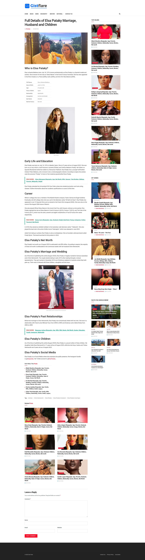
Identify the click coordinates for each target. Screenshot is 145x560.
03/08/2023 (110, 334)
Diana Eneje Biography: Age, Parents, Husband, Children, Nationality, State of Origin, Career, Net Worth (37, 376)
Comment (28, 499)
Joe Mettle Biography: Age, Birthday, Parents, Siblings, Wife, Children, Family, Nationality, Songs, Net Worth (104, 260)
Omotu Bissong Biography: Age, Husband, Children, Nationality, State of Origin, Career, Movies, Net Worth (39, 478)
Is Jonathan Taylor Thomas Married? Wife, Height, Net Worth (97, 333)
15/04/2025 (108, 208)
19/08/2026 (60, 431)
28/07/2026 (28, 456)
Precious (28, 29)
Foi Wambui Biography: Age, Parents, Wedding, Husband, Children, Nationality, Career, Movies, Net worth (37, 382)
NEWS (37, 14)
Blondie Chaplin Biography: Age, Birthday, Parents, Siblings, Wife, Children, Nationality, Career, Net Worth (105, 204)
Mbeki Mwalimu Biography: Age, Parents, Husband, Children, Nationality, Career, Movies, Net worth (37, 369)
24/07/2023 (94, 369)
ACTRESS (61, 448)
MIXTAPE (52, 14)
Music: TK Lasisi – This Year (102, 233)
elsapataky (30, 359)
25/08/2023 (36, 29)
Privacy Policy (110, 554)
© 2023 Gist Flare (29, 554)
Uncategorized (97, 37)
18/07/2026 (60, 481)
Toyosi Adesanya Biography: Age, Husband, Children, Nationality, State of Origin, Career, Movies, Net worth (104, 168)
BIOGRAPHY (43, 14)
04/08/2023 (94, 336)
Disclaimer (117, 554)
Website (59, 527)
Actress (30, 398)
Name (26, 520)
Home (26, 14)
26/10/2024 (108, 291)
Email (26, 527)
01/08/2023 (110, 353)
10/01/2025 (108, 234)
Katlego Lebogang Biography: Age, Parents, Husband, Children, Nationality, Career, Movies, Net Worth (104, 93)
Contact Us (68, 14)
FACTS (94, 309)
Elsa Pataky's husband (60, 398)
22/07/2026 (28, 482)
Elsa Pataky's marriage (74, 398)
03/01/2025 (108, 265)
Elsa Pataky (48, 398)
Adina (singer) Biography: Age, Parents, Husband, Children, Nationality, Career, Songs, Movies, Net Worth (71, 427)
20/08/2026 (94, 97)
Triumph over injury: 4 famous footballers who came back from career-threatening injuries (105, 313)
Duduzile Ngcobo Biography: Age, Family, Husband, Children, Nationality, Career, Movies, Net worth (104, 119)
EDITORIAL (60, 14)
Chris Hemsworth (38, 398)
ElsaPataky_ (52, 359)
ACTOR (93, 329)
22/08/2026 (28, 431)
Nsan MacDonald (100, 208)
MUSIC (31, 14)
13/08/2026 (94, 172)
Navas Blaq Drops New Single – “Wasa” (105, 289)
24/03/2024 (96, 317)
